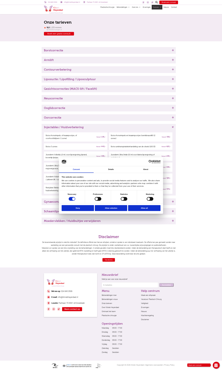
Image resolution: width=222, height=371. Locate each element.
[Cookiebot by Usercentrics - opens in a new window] (150, 161)
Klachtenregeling (147, 315)
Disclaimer (145, 319)
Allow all (144, 208)
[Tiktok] (152, 2)
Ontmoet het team (109, 311)
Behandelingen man (109, 295)
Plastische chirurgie (107, 7)
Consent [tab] (76, 169)
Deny (78, 208)
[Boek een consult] (216, 365)
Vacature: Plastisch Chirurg (151, 299)
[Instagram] (147, 2)
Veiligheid (144, 303)
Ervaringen (147, 7)
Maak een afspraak (148, 295)
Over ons (135, 7)
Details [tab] (111, 169)
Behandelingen (122, 7)
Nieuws (166, 7)
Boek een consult (169, 2)
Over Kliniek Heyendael (110, 307)
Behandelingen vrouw (110, 299)
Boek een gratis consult (59, 33)
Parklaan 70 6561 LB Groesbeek (97, 2)
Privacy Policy (169, 365)
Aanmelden (166, 285)
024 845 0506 (52, 2)
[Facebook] (143, 2)
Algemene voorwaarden (154, 365)
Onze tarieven (107, 303)
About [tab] (145, 169)
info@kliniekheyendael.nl (72, 2)
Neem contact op (72, 309)
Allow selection (111, 208)
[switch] (98, 199)
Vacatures (109, 260)
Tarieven (156, 7)
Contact (174, 7)
